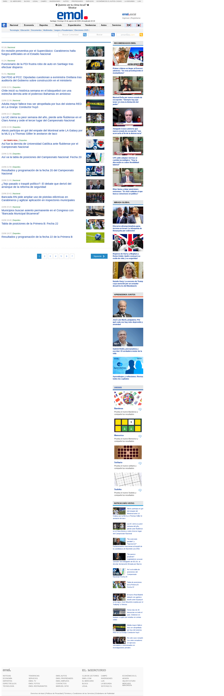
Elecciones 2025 (81, 30)
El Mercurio (16, 1)
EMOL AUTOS (61, 676)
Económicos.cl (103, 1)
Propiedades (77, 1)
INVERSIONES (106, 678)
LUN (102, 681)
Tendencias (90, 25)
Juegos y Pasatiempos (63, 30)
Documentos (36, 30)
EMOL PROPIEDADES (64, 678)
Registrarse (135, 18)
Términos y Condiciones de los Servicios (79, 693)
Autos (66, 1)
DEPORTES (7, 681)
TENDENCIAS (34, 676)
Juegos (118, 387)
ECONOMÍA (7, 678)
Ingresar (125, 18)
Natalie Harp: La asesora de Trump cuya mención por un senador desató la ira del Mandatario (128, 283)
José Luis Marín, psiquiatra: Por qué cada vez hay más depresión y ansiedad (128, 322)
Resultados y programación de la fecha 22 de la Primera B (37, 236)
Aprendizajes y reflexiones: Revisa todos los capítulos (128, 378)
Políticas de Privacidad (54, 693)
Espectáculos (74, 25)
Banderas (118, 408)
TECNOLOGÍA (8, 686)
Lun (139, 1)
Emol (5, 1)
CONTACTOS (61, 683)
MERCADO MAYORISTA (127, 684)
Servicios (116, 25)
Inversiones (55, 1)
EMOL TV (32, 681)
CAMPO (104, 676)
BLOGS (85, 683)
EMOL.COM (86, 678)
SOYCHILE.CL (106, 686)
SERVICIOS (33, 678)
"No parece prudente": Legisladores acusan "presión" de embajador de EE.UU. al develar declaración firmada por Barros (127, 559)
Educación (25, 30)
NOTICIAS (7, 676)
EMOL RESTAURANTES (38, 686)
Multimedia (47, 30)
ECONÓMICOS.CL (129, 676)
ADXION (125, 678)
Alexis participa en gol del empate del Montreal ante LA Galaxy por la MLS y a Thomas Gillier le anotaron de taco (42, 132)
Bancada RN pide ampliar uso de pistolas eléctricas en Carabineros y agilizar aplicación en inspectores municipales (38, 198)
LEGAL (84, 686)
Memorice (119, 435)
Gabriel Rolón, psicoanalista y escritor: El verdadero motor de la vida (127, 351)
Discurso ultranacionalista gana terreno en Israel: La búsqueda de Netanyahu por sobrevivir (127, 228)
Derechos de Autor (37, 693)
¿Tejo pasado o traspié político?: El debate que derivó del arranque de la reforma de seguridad (36, 185)
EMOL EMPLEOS (62, 681)
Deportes (43, 25)
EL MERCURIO (88, 681)
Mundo (58, 25)
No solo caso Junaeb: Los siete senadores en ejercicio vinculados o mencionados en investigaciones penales (128, 643)
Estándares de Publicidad (105, 693)
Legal (35, 1)
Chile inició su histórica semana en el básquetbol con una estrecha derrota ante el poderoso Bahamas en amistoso (36, 92)
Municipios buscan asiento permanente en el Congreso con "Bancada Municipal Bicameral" (38, 212)
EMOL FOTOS (34, 683)
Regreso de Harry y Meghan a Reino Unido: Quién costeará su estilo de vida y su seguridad (126, 256)
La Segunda (130, 1)
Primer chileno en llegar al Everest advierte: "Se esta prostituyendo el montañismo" (128, 70)
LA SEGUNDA (106, 683)
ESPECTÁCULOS (9, 683)
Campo (43, 1)
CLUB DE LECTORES (90, 676)
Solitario (118, 462)
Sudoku (118, 489)
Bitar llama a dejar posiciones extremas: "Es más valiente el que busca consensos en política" (128, 191)
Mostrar (72, 7)
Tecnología (14, 30)
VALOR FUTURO (128, 681)
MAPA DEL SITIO (62, 686)
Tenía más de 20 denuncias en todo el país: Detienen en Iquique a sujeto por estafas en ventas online (127, 615)
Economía (29, 25)
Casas (119, 1)
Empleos (90, 1)
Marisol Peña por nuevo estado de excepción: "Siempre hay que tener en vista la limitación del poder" (127, 100)
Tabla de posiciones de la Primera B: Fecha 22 (30, 223)
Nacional (14, 25)
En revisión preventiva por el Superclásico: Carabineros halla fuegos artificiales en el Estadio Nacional (39, 52)
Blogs (27, 1)
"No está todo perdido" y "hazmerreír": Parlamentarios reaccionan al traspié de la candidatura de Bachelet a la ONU (127, 544)
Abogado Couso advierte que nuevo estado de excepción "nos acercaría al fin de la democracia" (127, 131)
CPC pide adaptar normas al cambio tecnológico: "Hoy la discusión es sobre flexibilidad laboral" (126, 161)
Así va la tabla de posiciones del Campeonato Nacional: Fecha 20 (42, 157)
